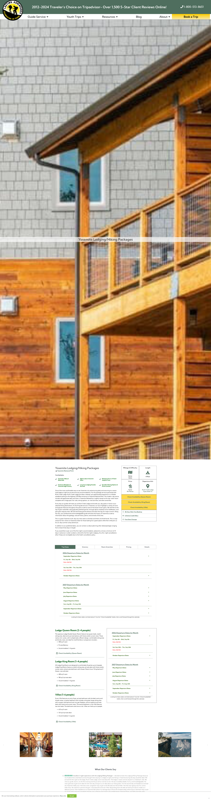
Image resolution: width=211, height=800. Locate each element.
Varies (130, 478)
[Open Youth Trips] (83, 17)
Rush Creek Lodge (148, 490)
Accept (72, 796)
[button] (3, 745)
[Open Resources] (116, 17)
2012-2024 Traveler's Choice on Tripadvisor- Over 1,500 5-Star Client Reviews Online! (99, 7)
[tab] (65, 547)
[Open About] (169, 17)
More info (63, 796)
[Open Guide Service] (47, 17)
